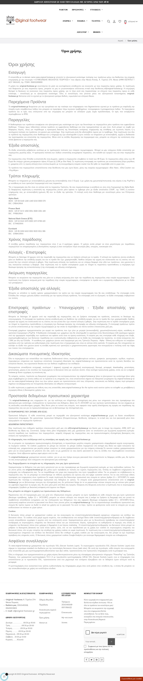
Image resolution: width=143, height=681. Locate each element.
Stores (64, 623)
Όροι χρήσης (44, 618)
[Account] (114, 21)
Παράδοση (43, 605)
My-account (67, 618)
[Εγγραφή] (111, 641)
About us (43, 623)
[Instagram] (102, 660)
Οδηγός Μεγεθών (46, 600)
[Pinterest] (96, 660)
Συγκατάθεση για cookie (131, 679)
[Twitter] (91, 660)
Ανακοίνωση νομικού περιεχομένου (47, 611)
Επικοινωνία (67, 613)
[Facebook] (86, 660)
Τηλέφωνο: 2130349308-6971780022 (67, 604)
